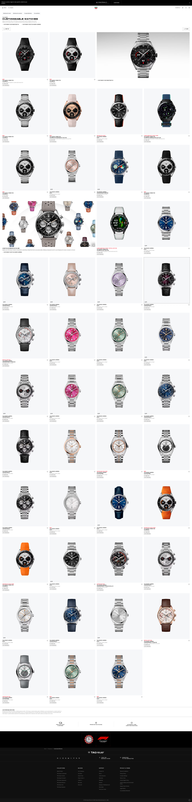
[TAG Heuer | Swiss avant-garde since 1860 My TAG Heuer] (96, 752)
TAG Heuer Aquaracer (61, 780)
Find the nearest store (105, 758)
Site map (80, 782)
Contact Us (101, 771)
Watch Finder (60, 771)
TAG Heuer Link (60, 784)
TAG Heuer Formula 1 (61, 778)
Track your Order (102, 789)
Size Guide (101, 787)
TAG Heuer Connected (61, 773)
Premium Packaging (96, 724)
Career (79, 780)
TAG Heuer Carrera (61, 775)
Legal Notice (122, 788)
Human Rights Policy (124, 780)
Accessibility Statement (125, 790)
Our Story (80, 773)
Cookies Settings (123, 775)
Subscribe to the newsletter (128, 758)
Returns (100, 782)
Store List (80, 784)
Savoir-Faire (80, 775)
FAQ (100, 773)
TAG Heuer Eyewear (61, 787)
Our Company (81, 771)
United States (102, 2)
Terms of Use (122, 778)
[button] (186, 8)
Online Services (102, 775)
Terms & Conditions (124, 771)
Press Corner (81, 778)
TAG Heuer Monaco (61, 782)
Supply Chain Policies (124, 786)
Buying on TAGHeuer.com (104, 784)
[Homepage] (96, 8)
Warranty (101, 778)
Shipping (101, 780)
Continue (118, 2)
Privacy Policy (123, 773)
